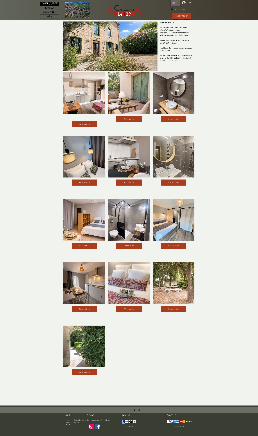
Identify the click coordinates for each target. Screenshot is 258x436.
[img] (123, 421)
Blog (49, 17)
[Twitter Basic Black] (134, 410)
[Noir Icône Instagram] (139, 410)
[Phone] (172, 9)
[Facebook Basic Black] (130, 410)
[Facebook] (97, 426)
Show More (129, 427)
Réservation (84, 124)
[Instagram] (91, 426)
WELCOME (49, 4)
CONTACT (50, 12)
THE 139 (49, 8)
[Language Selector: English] (175, 3)
